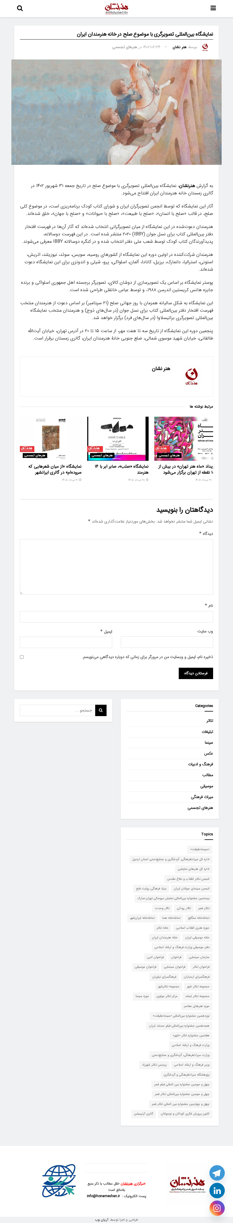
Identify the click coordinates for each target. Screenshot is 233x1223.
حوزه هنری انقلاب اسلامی (192, 928)
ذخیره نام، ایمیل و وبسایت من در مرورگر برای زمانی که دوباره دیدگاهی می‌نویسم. (147, 657)
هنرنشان (187, 185)
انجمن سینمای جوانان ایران (191, 888)
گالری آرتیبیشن (143, 1113)
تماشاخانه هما (171, 918)
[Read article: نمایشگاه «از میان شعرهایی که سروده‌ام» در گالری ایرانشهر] (51, 439)
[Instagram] (217, 1208)
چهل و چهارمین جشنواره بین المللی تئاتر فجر (180, 1104)
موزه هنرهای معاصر (196, 1006)
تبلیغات (207, 732)
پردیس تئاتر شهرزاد (154, 1064)
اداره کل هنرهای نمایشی (193, 869)
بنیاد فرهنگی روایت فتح (151, 888)
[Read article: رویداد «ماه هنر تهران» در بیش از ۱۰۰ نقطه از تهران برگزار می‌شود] (185, 439)
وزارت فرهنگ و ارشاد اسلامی (190, 1045)
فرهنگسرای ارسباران (196, 977)
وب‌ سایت (205, 631)
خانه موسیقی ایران (197, 937)
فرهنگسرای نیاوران (164, 977)
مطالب (207, 775)
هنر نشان (180, 47)
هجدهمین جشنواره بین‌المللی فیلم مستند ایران (179, 1025)
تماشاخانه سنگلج (198, 918)
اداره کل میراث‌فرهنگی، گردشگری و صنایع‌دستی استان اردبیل (170, 859)
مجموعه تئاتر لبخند (197, 996)
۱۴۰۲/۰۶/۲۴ (151, 47)
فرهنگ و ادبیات (200, 764)
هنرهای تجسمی (124, 47)
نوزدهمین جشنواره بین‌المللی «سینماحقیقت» (181, 1016)
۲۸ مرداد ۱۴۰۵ (136, 480)
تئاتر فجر (203, 908)
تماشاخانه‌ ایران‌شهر (142, 918)
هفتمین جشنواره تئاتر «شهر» (190, 1035)
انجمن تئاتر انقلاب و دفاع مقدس (188, 879)
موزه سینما (142, 996)
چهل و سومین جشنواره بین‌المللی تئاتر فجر (182, 1094)
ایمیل (106, 631)
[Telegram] (217, 1173)
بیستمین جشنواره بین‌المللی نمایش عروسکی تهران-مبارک (173, 898)
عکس (208, 753)
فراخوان (176, 957)
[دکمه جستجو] (20, 8)
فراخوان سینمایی (174, 967)
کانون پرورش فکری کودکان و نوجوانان (185, 1113)
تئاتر (210, 721)
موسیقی (206, 786)
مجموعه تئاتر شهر (198, 986)
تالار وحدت (162, 908)
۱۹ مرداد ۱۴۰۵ (70, 480)
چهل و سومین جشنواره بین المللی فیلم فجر (181, 1084)
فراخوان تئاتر (201, 967)
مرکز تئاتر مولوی (167, 996)
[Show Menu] (213, 8)
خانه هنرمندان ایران (165, 937)
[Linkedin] (217, 1190)
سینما (209, 742)
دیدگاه (206, 534)
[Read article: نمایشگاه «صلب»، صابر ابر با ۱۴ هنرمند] (118, 439)
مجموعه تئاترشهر (168, 986)
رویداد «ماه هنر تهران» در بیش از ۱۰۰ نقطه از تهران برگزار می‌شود (187, 469)
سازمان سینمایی (199, 957)
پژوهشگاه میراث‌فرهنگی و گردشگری (186, 1074)
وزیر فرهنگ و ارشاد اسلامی (191, 1064)
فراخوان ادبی (155, 957)
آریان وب (101, 1219)
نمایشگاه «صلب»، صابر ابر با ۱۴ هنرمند (122, 469)
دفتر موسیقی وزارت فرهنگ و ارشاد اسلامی (182, 947)
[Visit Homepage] (117, 8)
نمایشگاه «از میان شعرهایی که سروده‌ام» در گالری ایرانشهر (55, 469)
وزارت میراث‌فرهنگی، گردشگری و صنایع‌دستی (180, 1055)
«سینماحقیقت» (199, 849)
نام (209, 606)
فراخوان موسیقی (145, 967)
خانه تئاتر (162, 928)
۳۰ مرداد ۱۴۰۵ (204, 480)
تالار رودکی (184, 908)
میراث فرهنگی (202, 797)
